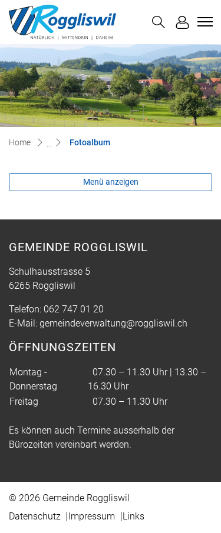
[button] (158, 22)
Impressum (91, 516)
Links (133, 516)
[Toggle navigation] (203, 22)
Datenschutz (35, 516)
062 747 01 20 (74, 309)
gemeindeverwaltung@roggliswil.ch (113, 323)
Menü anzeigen (110, 181)
